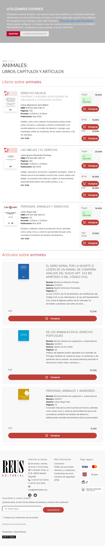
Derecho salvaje (33, 93)
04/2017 (58, 399)
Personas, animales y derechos (45, 206)
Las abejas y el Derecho (39, 150)
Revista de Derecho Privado (66, 282)
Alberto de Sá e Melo (63, 347)
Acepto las (21, 517)
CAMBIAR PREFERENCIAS (35, 34)
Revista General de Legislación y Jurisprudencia (75, 341)
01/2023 (58, 285)
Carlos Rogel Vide (62, 402)
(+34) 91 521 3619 (39, 480)
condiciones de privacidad (26, 517)
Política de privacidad (64, 467)
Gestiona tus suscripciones (14, 524)
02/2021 (58, 344)
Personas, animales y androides (70, 390)
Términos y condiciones (64, 470)
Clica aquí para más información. (76, 20)
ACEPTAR (13, 34)
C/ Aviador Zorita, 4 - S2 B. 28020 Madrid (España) (39, 473)
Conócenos (59, 463)
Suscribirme (53, 509)
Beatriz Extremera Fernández (67, 288)
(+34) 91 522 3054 (36, 483)
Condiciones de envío (63, 473)
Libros (4, 61)
